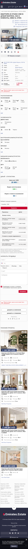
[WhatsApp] (17, 319)
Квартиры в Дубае (5, 485)
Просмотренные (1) (22, 24)
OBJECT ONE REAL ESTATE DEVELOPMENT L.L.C (13, 365)
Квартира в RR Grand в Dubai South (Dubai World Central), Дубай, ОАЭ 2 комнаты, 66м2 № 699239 (13, 431)
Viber (20, 266)
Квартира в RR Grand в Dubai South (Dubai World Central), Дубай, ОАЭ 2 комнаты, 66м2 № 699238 (13, 393)
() (21, 20)
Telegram (4, 267)
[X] (12, 319)
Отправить (23, 291)
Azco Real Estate (5, 477)
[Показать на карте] (2, 52)
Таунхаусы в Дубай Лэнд (21, 503)
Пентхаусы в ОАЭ (19, 492)
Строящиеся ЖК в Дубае (7, 494)
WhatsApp (14, 266)
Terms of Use (14, 523)
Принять (14, 546)
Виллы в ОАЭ (4, 499)
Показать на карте (14, 56)
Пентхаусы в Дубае (19, 494)
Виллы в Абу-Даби (5, 503)
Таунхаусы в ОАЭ (19, 499)
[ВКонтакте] (8, 319)
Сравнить (14, 208)
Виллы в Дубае (4, 501)
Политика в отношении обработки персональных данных (14, 526)
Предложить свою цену (21, 26)
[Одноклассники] (10, 319)
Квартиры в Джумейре (20, 483)
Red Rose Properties (6, 403)
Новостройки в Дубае (6, 492)
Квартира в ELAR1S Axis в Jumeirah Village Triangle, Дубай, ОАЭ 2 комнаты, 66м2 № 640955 (13, 354)
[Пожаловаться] (18, 52)
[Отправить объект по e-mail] (8, 52)
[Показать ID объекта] (15, 52)
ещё (2, 113)
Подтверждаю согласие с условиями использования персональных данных (12, 287)
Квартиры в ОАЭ (5, 483)
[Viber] (15, 319)
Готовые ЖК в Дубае (6, 496)
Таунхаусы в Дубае (19, 501)
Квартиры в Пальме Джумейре (19, 486)
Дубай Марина (18, 67)
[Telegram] (19, 319)
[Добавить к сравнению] (23, 332)
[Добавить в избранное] (25, 332)
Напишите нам (15, 537)
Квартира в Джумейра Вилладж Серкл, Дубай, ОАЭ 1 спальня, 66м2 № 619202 (12, 469)
